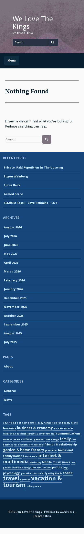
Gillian (46, 516)
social (41, 473)
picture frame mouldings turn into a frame (27, 467)
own (73, 462)
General (10, 391)
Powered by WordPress (59, 511)
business (9, 428)
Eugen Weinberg (16, 176)
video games (34, 486)
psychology (11, 473)
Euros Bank (12, 185)
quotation (26, 473)
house (17, 456)
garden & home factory (23, 450)
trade (68, 473)
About (8, 366)
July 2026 (10, 236)
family (65, 439)
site (34, 473)
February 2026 (14, 280)
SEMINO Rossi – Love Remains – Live (30, 203)
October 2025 (13, 316)
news (66, 462)
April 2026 (11, 263)
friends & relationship (60, 444)
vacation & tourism (32, 481)
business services (63, 428)
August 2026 (13, 227)
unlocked (25, 479)
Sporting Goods (53, 473)
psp (66, 467)
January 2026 (13, 289)
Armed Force (13, 194)
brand (74, 423)
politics (57, 467)
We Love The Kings (33, 23)
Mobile (47, 462)
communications (68, 433)
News (8, 400)
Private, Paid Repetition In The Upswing (33, 167)
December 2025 (15, 298)
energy (55, 439)
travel (11, 478)
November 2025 (15, 307)
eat (48, 439)
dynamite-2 (39, 439)
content (7, 439)
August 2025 (13, 333)
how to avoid (30, 456)
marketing (35, 462)
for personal (36, 444)
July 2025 (10, 342)
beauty (66, 423)
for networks (21, 444)
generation (51, 450)
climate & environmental (41, 433)
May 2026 (10, 254)
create (16, 439)
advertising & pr (12, 423)
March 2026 (12, 271)
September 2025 (16, 324)
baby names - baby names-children (41, 423)
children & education (15, 433)
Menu (12, 60)
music (57, 462)
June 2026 (11, 245)
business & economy (35, 428)
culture (26, 439)
